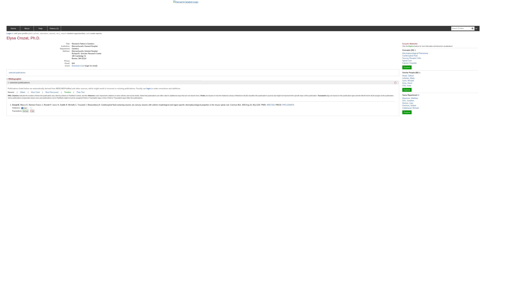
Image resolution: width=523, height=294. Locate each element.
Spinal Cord (406, 61)
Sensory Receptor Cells (411, 58)
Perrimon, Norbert (409, 106)
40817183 (270, 105)
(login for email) (91, 66)
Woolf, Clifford (407, 76)
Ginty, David (407, 83)
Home (13, 28)
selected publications (17, 73)
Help (40, 28)
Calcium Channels (409, 63)
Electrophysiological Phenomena (415, 53)
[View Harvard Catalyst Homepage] (185, 1)
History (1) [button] (54, 28)
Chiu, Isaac (406, 86)
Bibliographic (14, 79)
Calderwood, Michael (410, 108)
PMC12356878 (288, 105)
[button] (476, 29)
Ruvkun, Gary (407, 103)
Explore (407, 67)
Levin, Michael (408, 81)
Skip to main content (11, 3)
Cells (32, 111)
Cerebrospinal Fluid (409, 56)
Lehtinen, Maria (408, 78)
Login (9, 33)
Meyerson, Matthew (410, 98)
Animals (25, 111)
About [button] (26, 28)
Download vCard (78, 66)
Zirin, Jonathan (408, 101)
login (148, 89)
